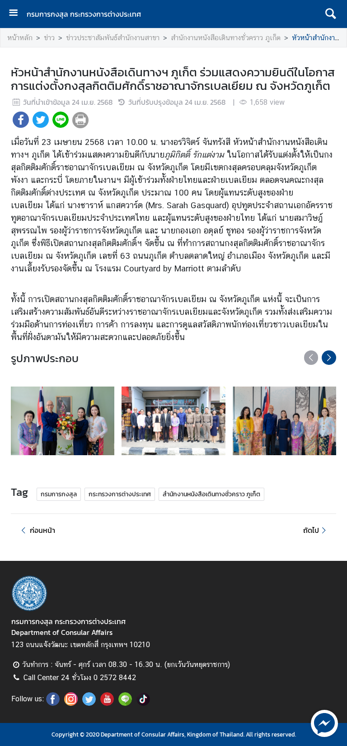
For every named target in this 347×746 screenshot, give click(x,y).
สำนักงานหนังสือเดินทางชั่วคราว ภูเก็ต (226, 37)
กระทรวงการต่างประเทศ (120, 494)
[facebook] (53, 703)
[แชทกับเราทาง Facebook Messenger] (324, 722)
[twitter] (89, 703)
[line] (125, 703)
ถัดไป (311, 530)
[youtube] (107, 703)
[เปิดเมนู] (17, 13)
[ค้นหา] (330, 14)
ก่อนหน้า (42, 530)
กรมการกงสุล (59, 494)
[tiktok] (143, 703)
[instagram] (71, 703)
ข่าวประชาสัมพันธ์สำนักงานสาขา (112, 37)
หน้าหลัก (20, 37)
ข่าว (49, 37)
